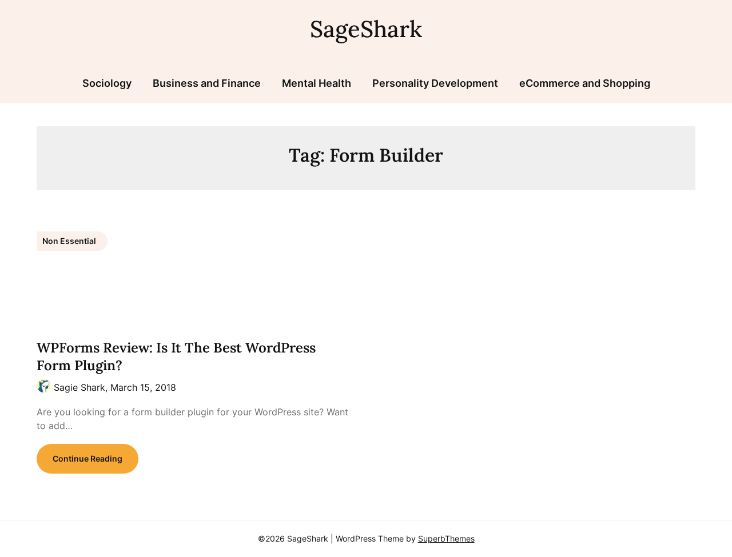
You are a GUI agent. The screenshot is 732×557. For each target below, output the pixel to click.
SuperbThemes (446, 538)
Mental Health (316, 83)
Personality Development (435, 83)
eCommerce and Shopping (584, 83)
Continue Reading (87, 458)
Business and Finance (207, 83)
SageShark (366, 28)
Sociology (107, 83)
